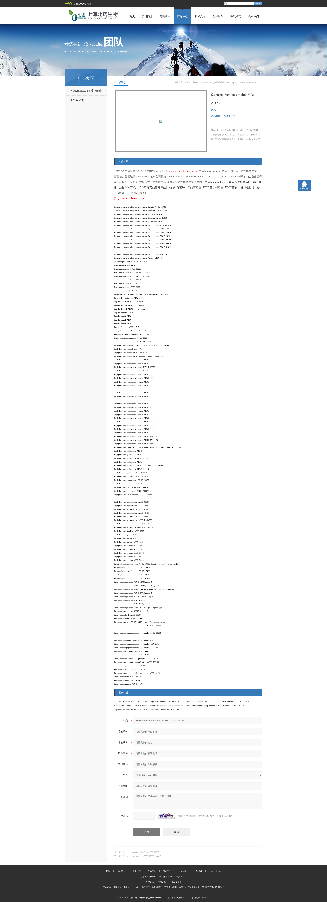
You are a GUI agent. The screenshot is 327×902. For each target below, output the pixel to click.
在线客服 (304, 188)
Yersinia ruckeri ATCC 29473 (197, 701)
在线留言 (235, 16)
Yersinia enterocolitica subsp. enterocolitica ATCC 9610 (136, 705)
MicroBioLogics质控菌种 (213, 82)
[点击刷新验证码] (166, 816)
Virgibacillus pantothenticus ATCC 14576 (130, 710)
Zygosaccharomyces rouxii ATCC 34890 (130, 701)
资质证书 (164, 16)
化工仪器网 (176, 882)
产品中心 (182, 16)
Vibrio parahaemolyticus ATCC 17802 (165, 710)
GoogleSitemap (215, 871)
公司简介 (147, 16)
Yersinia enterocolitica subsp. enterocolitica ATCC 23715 (208, 705)
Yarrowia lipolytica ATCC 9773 (234, 705)
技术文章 (200, 16)
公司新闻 (218, 16)
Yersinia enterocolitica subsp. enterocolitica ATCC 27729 (172, 705)
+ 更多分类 (77, 100)
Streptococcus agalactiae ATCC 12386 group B (142, 856)
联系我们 (253, 16)
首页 (132, 16)
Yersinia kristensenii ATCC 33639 (235, 701)
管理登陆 (150, 882)
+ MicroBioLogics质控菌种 (86, 90)
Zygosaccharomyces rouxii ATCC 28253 (166, 701)
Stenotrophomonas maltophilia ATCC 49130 (141, 852)
